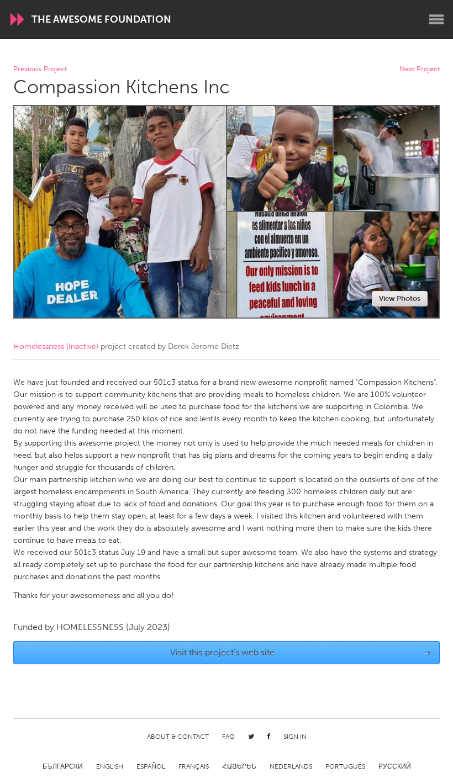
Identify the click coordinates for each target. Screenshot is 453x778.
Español (150, 766)
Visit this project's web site (300, 652)
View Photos (399, 298)
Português (345, 766)
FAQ (228, 736)
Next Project (419, 69)
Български (63, 766)
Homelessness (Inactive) (55, 346)
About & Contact (178, 736)
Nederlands (291, 766)
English (109, 766)
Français (193, 766)
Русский (394, 766)
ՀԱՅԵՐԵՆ (239, 766)
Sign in (295, 736)
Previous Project (40, 69)
